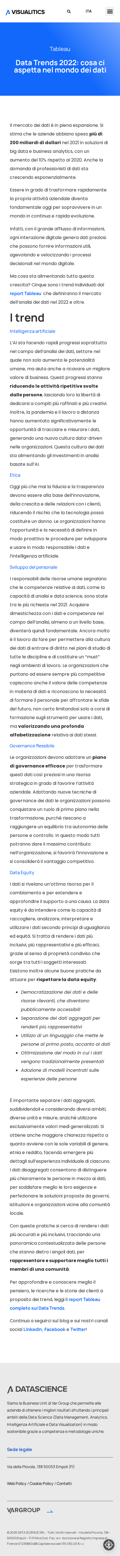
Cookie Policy (42, 1483)
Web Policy (17, 1483)
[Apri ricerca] (69, 11)
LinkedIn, (33, 1329)
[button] (109, 11)
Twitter (78, 1329)
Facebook (54, 1329)
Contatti (64, 1483)
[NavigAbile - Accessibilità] (108, 1544)
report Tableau (26, 293)
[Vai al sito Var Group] (30, 1511)
